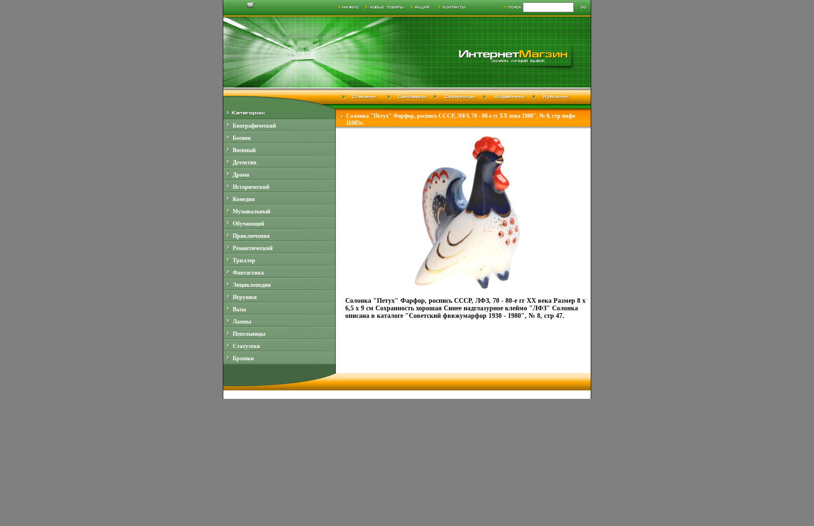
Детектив (244, 162)
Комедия (244, 199)
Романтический (253, 248)
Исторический (251, 187)
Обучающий (248, 223)
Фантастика (248, 272)
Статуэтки (246, 346)
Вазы (239, 309)
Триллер (244, 260)
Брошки (243, 358)
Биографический (254, 125)
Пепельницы (249, 334)
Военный (244, 150)
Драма (241, 174)
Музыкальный (251, 211)
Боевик (242, 138)
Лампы (242, 321)
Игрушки (245, 297)
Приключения (251, 236)
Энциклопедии (252, 285)
